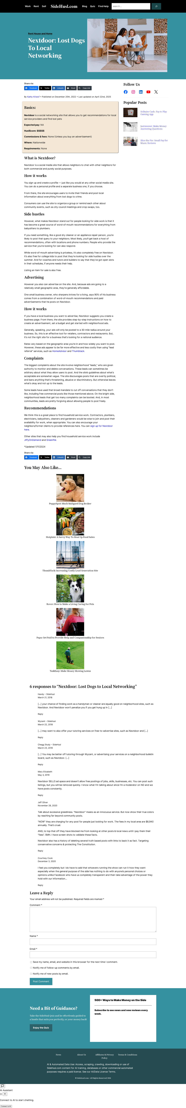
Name (34, 936)
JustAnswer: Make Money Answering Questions (153, 127)
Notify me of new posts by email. (50, 973)
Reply (40, 714)
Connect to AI (6, 1106)
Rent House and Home (40, 33)
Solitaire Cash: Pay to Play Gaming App (153, 113)
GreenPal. (51, 440)
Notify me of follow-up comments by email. (56, 967)
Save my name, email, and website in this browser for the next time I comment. (75, 962)
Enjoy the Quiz (41, 1027)
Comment (36, 905)
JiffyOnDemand (32, 440)
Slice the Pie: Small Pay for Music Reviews (154, 141)
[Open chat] (2, 1086)
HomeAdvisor (59, 351)
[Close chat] (5, 1094)
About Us (81, 1054)
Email (33, 949)
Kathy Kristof (33, 96)
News (58, 1054)
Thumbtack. (78, 351)
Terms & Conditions (127, 1054)
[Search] (156, 6)
